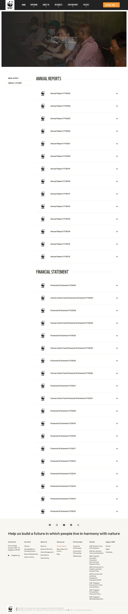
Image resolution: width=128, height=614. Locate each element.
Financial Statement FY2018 (63, 436)
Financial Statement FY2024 (63, 310)
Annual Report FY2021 (60, 144)
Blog (58, 554)
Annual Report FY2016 (60, 206)
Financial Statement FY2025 (63, 285)
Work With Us (45, 555)
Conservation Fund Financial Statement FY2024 (71, 323)
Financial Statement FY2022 (63, 361)
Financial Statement (15, 82)
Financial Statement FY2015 (63, 474)
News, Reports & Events (62, 550)
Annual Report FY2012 (60, 257)
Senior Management (47, 552)
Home (24, 4)
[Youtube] (64, 525)
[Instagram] (57, 525)
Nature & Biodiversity (31, 554)
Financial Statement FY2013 (63, 499)
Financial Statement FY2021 (63, 386)
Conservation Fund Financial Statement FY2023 (71, 348)
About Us (46, 4)
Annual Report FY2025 (60, 93)
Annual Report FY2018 (60, 181)
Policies (86, 4)
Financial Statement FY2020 (63, 411)
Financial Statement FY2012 (63, 511)
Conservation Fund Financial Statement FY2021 (71, 398)
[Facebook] (50, 525)
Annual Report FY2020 (60, 156)
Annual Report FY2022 (60, 131)
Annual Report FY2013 (60, 244)
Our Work (33, 4)
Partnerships (73, 4)
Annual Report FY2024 (60, 106)
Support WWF (110, 4)
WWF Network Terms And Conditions (96, 547)
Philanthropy (77, 556)
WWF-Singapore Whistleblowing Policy (96, 598)
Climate (26, 546)
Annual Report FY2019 (60, 169)
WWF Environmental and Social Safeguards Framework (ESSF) (95, 577)
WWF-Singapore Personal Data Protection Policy (95, 592)
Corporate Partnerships (77, 547)
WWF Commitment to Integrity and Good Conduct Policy (96, 569)
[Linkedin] (71, 525)
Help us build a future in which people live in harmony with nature (64, 533)
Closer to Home (29, 557)
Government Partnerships (77, 552)
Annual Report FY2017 (60, 194)
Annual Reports (13, 78)
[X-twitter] (78, 525)
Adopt (108, 549)
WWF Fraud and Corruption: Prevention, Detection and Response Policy (94, 560)
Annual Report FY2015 (60, 219)
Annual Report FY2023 (60, 118)
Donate (108, 546)
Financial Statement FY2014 (63, 486)
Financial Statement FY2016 (63, 461)
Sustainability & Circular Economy (30, 550)
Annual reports (61, 546)
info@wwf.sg (15, 555)
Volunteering (45, 558)
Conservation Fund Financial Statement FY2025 (71, 298)
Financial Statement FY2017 (63, 448)
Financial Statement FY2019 (63, 423)
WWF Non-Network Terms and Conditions (96, 552)
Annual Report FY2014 (60, 231)
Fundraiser (109, 552)
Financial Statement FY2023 (63, 335)
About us (43, 546)
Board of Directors (46, 549)
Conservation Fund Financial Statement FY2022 (71, 373)
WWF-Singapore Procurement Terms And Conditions (95, 585)
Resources (58, 4)
